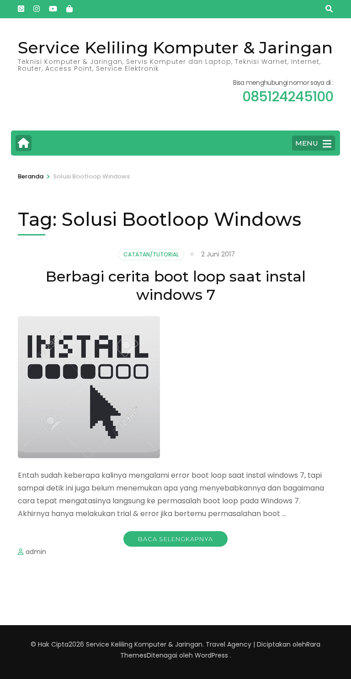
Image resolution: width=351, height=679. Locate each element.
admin (36, 551)
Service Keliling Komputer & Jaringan (175, 47)
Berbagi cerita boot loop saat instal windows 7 (176, 285)
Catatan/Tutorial (151, 254)
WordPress (211, 655)
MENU (306, 143)
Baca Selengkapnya (175, 539)
